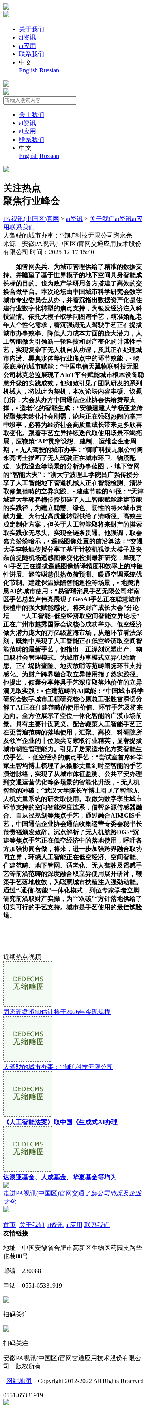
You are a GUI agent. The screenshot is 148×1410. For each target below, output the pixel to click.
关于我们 (31, 29)
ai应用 (27, 45)
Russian (49, 70)
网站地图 (19, 1381)
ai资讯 (27, 37)
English (28, 70)
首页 (9, 1225)
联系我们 (31, 54)
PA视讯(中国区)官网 (31, 218)
